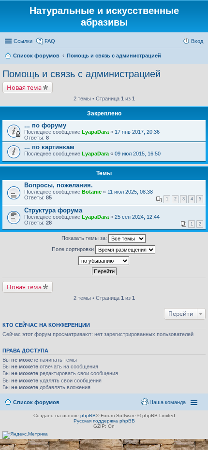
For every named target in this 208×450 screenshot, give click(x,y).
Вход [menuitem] (197, 41)
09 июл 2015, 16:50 (138, 153)
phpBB (88, 415)
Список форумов (36, 402)
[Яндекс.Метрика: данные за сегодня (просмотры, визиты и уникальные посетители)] (25, 435)
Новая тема (24, 87)
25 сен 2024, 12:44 (137, 217)
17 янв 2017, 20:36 (137, 132)
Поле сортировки (73, 249)
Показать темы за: (84, 238)
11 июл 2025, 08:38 (130, 192)
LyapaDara (95, 132)
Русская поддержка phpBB (104, 420)
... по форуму (45, 125)
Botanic (92, 192)
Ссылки (23, 41)
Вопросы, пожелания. (58, 185)
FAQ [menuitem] (50, 41)
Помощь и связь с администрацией (81, 74)
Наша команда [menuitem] (167, 402)
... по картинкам (49, 147)
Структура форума (53, 210)
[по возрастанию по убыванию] (104, 260)
